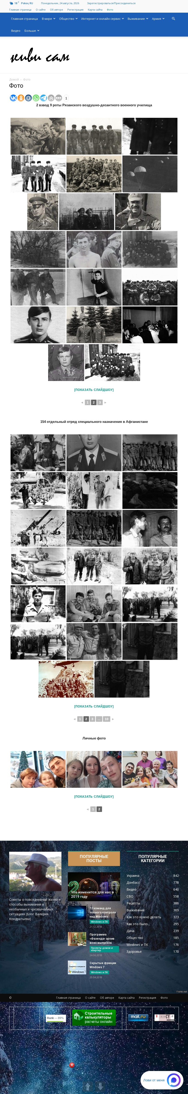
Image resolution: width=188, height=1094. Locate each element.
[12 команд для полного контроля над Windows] (77, 913)
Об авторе (56, 9)
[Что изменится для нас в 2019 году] (94, 886)
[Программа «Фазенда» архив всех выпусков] (77, 939)
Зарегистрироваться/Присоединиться (111, 3)
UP (88, 1086)
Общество (66, 19)
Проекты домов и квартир (102, 949)
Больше (30, 31)
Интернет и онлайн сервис (101, 19)
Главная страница (20, 9)
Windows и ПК (99, 921)
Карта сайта (95, 9)
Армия (156, 19)
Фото (110, 9)
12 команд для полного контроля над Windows (103, 912)
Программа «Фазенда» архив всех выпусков (102, 938)
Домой (14, 79)
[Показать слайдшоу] (93, 390)
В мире (47, 19)
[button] (173, 19)
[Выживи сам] (94, 55)
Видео (15, 31)
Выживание (136, 19)
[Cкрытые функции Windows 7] (77, 967)
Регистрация (75, 9)
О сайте (41, 9)
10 (106, 719)
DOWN (100, 1086)
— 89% (55, 1018)
